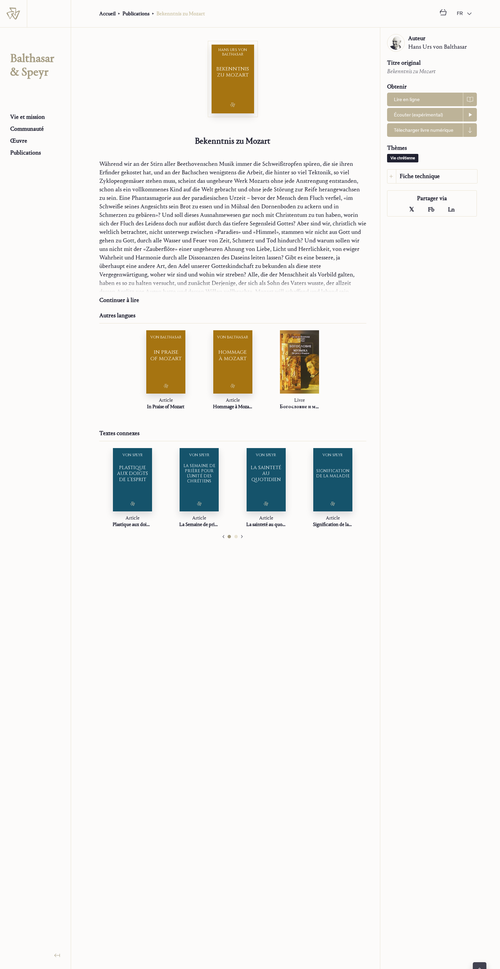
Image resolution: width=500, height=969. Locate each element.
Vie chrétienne (402, 158)
